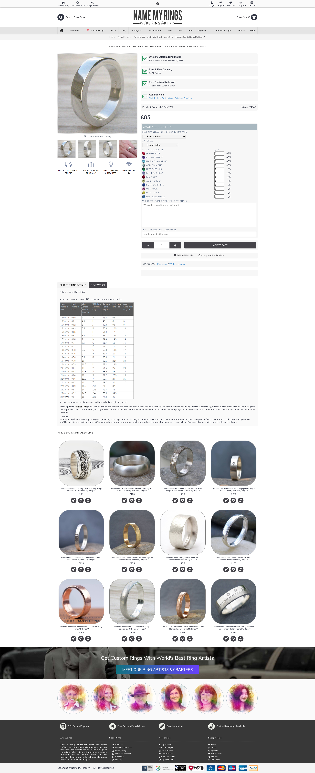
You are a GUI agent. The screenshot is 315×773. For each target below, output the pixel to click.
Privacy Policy (120, 751)
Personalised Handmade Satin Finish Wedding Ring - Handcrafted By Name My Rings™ (132, 489)
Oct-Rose (152, 188)
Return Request (167, 747)
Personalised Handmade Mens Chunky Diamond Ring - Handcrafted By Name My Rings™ (234, 628)
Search (213, 747)
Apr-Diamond (154, 165)
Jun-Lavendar (154, 173)
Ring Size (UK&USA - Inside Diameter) (164, 132)
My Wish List (167, 760)
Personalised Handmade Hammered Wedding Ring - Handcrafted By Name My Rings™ (132, 559)
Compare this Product (212, 255)
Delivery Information (123, 747)
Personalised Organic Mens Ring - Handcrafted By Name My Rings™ (81, 628)
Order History (167, 751)
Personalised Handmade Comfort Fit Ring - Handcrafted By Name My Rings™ (234, 559)
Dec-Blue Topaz (155, 196)
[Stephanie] (174, 698)
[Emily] (208, 698)
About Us (119, 744)
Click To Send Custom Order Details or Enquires (170, 98)
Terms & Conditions (123, 753)
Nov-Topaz (152, 192)
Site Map (118, 760)
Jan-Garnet (153, 153)
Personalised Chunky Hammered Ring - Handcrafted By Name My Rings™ (183, 559)
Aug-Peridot (154, 181)
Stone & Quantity (153, 149)
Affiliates (214, 757)
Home (213, 744)
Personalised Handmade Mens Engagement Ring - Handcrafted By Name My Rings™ (234, 489)
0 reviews (162, 263)
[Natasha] (73, 698)
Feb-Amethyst (154, 157)
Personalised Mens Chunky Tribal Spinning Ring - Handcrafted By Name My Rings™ (81, 489)
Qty (216, 149)
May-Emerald (154, 169)
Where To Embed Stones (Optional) (164, 201)
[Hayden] (107, 698)
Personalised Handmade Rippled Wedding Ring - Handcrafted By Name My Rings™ (81, 559)
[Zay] (140, 698)
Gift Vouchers (216, 753)
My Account (166, 744)
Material (147, 141)
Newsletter (215, 760)
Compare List (167, 753)
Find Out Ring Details (73, 285)
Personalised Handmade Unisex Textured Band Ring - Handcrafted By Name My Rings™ (183, 489)
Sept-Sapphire (155, 185)
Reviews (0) (98, 285)
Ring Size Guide (168, 757)
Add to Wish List (185, 255)
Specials (214, 751)
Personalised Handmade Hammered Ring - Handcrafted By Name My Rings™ (132, 628)
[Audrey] (242, 698)
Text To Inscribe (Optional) (160, 229)
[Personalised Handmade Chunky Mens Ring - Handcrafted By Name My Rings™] (97, 93)
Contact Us (119, 757)
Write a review (177, 263)
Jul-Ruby (151, 177)
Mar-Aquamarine (156, 161)
